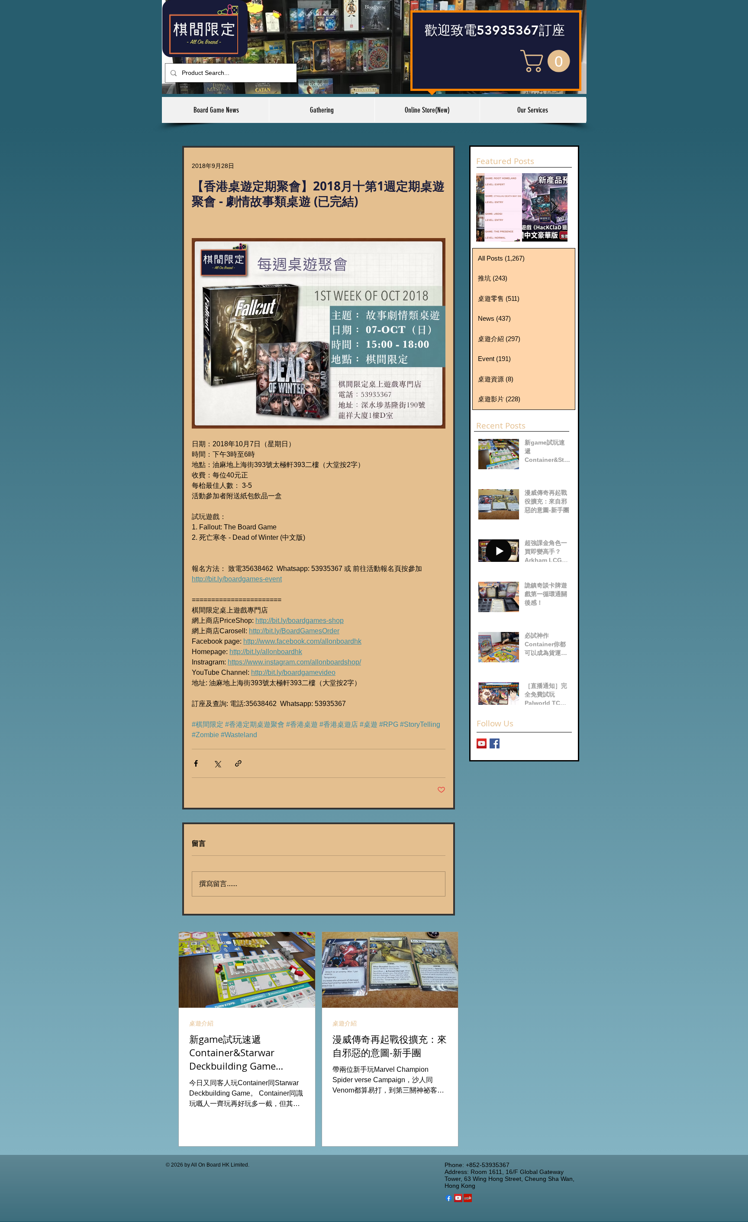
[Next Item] (554, 207)
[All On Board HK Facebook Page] (495, 743)
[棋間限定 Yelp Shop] (468, 1198)
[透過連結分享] (238, 763)
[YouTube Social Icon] (458, 1198)
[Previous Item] (490, 207)
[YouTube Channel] (482, 743)
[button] (547, 61)
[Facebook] (449, 1198)
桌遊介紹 (201, 1023)
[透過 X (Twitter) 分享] (217, 763)
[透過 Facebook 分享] (196, 763)
